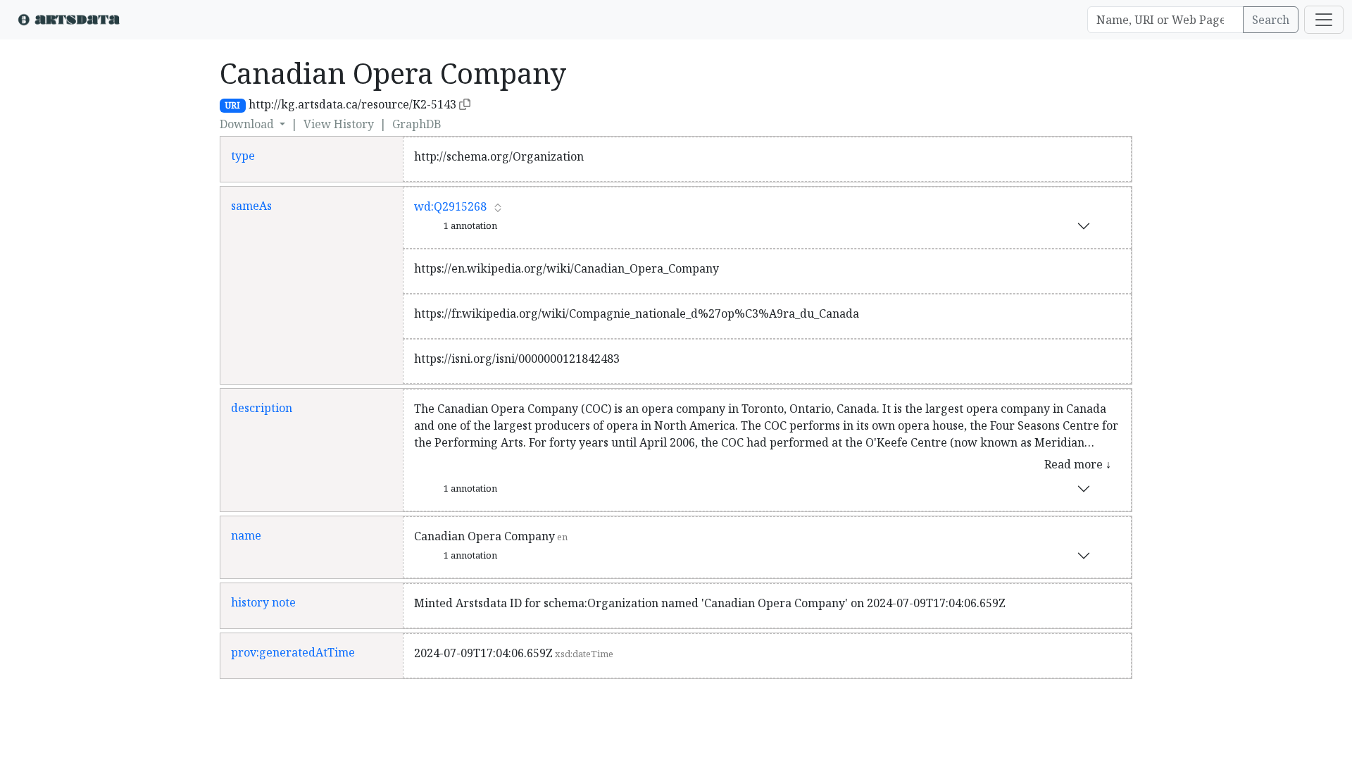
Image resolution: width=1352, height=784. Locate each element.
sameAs (251, 205)
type (243, 155)
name (246, 535)
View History (338, 124)
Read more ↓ (1077, 464)
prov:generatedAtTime (293, 652)
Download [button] (248, 124)
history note (263, 602)
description (261, 408)
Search (1270, 19)
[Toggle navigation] (1324, 20)
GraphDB (417, 124)
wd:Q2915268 (450, 206)
